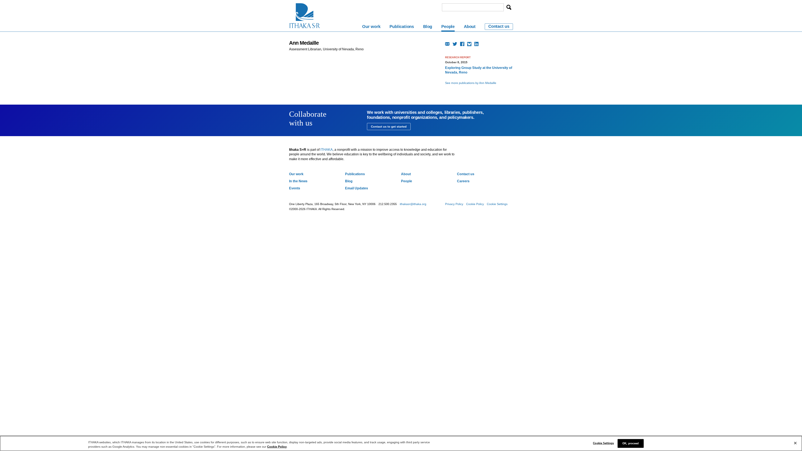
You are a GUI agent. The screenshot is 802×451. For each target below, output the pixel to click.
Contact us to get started (389, 126)
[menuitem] (371, 27)
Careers (463, 181)
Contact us (498, 26)
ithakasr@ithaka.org (413, 204)
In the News (298, 181)
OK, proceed (630, 443)
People (448, 26)
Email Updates (356, 188)
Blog (427, 26)
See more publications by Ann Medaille (470, 83)
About (470, 26)
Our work (371, 26)
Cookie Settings (497, 204)
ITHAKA (326, 149)
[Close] (795, 443)
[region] (401, 443)
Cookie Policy (475, 204)
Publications (402, 26)
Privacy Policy (454, 204)
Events (294, 188)
